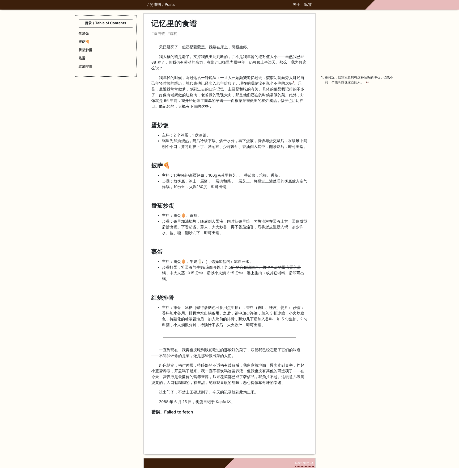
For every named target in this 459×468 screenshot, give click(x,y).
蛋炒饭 (84, 33)
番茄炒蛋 (85, 50)
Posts (170, 4)
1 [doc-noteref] (293, 82)
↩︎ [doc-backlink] (367, 82)
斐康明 (155, 4)
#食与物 (158, 33)
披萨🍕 (84, 42)
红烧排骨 (85, 66)
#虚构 (172, 33)
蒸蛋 (82, 58)
